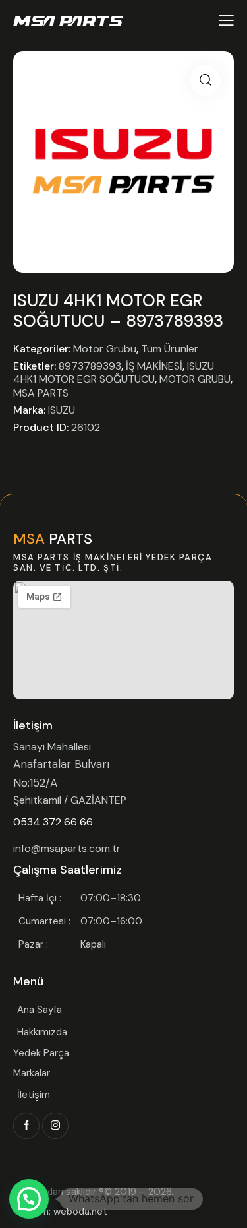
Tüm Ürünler (169, 349)
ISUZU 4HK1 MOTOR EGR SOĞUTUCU (113, 373)
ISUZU (61, 410)
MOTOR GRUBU (195, 379)
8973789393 (90, 366)
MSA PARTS (41, 393)
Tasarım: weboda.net (60, 1211)
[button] (205, 80)
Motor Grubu (104, 349)
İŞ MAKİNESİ (154, 366)
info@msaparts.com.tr (67, 848)
